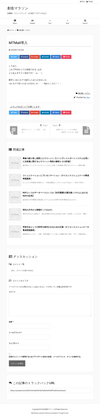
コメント (12, 292)
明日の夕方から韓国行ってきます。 (38, 210)
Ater (88, 97)
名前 (11, 322)
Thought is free (63, 413)
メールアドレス (15, 332)
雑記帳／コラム (84, 93)
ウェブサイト (14, 343)
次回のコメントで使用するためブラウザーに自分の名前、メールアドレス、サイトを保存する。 (45, 357)
